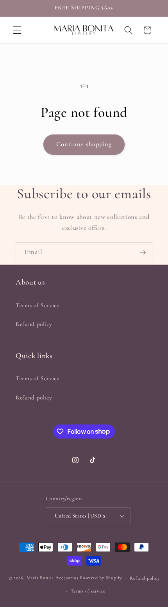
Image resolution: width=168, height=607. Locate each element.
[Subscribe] (142, 252)
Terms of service (88, 591)
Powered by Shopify (101, 578)
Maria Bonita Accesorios (53, 578)
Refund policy (34, 324)
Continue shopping (84, 144)
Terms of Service (37, 305)
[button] (17, 30)
